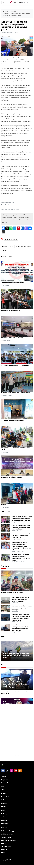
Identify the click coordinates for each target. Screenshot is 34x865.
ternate (5, 250)
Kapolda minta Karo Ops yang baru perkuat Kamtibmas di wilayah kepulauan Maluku (22, 518)
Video (3, 665)
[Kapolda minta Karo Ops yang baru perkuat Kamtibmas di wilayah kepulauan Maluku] (5, 519)
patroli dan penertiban (10, 243)
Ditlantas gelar (11, 239)
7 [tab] (21, 691)
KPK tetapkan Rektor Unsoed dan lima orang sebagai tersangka (22, 608)
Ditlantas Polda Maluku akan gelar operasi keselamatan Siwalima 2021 (16, 476)
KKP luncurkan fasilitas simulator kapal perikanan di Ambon (16, 684)
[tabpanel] (17, 651)
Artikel (3, 806)
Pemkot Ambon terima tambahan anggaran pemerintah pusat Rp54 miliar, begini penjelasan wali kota (21, 546)
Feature (4, 820)
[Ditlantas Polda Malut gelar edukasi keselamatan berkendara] (17, 299)
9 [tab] (26, 691)
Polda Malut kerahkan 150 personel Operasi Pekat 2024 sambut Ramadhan (15, 364)
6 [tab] (18, 691)
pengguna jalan (8, 246)
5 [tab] (22, 663)
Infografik (5, 693)
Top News (5, 566)
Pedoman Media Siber (9, 840)
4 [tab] (20, 663)
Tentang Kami (6, 837)
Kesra (3, 811)
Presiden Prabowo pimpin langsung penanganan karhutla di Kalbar (20, 599)
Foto (3, 636)
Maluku (3, 794)
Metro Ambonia (6, 797)
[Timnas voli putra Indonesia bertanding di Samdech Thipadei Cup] (5, 536)
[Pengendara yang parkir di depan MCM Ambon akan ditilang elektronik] (17, 271)
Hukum (13, 11)
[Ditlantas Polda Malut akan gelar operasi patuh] (17, 493)
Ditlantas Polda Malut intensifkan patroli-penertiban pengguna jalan (16, 14)
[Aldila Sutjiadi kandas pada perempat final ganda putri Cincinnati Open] (5, 528)
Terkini (3, 776)
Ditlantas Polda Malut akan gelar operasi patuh (16, 503)
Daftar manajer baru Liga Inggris (14, 749)
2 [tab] (14, 663)
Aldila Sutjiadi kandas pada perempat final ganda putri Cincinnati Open (21, 527)
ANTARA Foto (6, 846)
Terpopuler (5, 511)
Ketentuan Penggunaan (9, 831)
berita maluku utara (23, 246)
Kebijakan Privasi (7, 834)
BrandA (3, 843)
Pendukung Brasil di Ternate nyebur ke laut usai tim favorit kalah (16, 655)
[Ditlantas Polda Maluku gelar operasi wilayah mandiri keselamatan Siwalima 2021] (17, 436)
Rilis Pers (4, 823)
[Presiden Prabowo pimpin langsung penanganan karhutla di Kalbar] (5, 600)
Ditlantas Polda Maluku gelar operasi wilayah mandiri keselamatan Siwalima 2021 (15, 447)
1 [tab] (12, 663)
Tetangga (4, 814)
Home (6, 11)
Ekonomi (4, 803)
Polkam (3, 817)
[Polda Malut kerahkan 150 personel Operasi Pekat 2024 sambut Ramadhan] (17, 354)
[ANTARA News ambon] (19, 2)
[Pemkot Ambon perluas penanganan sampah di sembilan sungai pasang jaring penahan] (5, 627)
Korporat (4, 849)
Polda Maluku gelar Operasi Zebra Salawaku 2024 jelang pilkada (13, 336)
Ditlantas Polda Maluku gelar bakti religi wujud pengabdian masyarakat (16, 419)
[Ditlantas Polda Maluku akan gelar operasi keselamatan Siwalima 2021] (17, 465)
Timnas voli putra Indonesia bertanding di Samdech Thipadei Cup (21, 535)
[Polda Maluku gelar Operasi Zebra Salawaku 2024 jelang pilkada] (17, 326)
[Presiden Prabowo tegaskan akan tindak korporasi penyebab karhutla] (17, 580)
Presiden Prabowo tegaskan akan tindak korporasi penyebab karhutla (16, 591)
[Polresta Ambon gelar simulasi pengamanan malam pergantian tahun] (17, 381)
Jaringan (4, 828)
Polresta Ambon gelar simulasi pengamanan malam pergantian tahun (15, 392)
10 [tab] (29, 691)
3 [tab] (17, 663)
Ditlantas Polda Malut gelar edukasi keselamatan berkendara (14, 309)
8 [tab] (24, 691)
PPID (3, 853)
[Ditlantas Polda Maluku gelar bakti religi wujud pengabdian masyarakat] (17, 409)
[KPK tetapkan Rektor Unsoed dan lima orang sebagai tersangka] (5, 608)
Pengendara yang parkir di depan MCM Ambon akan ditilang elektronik (15, 281)
